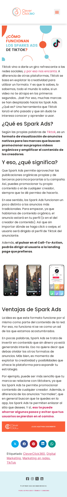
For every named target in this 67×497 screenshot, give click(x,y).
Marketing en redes (36, 458)
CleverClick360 (34, 454)
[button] (57, 12)
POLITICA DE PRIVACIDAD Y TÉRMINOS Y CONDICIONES (34, 490)
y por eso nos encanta (40, 71)
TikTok (11, 462)
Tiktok (51, 132)
